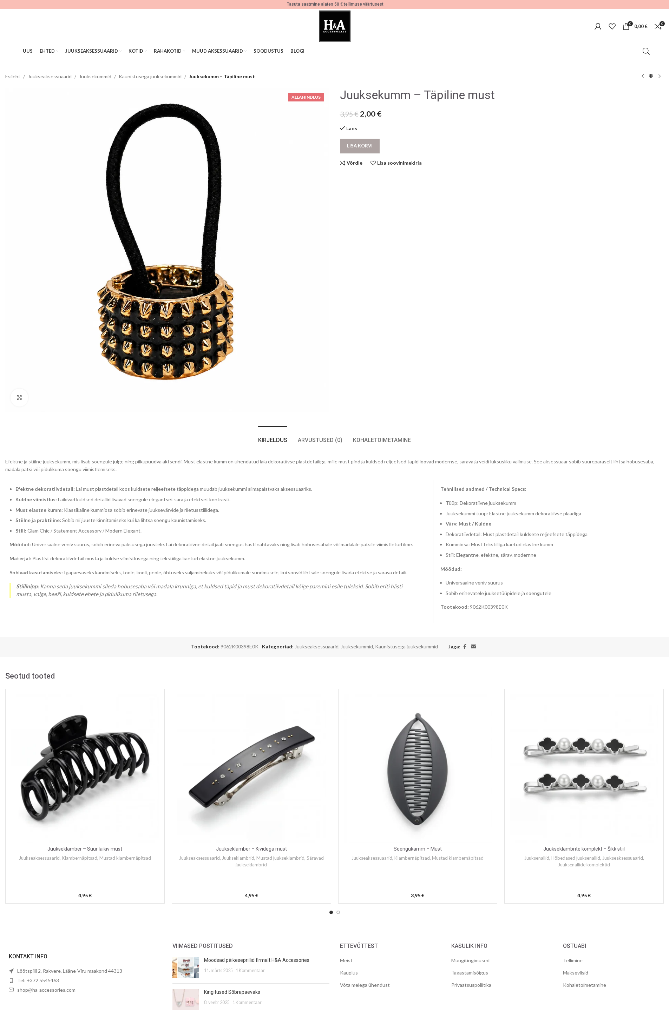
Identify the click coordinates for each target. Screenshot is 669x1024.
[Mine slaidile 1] (331, 912)
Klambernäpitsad (79, 858)
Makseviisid (575, 973)
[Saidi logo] (334, 26)
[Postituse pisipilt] (185, 967)
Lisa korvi (360, 145)
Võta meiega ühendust (365, 985)
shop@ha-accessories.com (46, 990)
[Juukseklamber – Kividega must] (251, 768)
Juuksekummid (95, 76)
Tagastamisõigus (469, 973)
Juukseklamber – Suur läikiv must (84, 849)
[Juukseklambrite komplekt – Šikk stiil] (584, 768)
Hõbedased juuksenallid (575, 858)
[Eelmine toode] (642, 76)
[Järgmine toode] (659, 76)
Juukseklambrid (238, 858)
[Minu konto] (598, 26)
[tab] (272, 436)
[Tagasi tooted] (651, 76)
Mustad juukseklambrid (280, 858)
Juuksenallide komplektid (584, 864)
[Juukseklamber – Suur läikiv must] (85, 768)
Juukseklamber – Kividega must (251, 849)
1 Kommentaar (250, 970)
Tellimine (573, 960)
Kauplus (349, 973)
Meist (346, 960)
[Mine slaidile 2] (338, 912)
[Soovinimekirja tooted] (612, 26)
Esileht (12, 76)
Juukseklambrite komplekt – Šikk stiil (584, 849)
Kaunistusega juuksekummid (150, 76)
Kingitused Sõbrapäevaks (232, 992)
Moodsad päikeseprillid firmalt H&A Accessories (256, 960)
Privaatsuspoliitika (471, 985)
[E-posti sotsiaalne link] (473, 647)
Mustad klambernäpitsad (125, 858)
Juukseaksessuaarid (50, 76)
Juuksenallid (536, 858)
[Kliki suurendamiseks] (19, 397)
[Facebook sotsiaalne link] (464, 647)
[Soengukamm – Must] (418, 768)
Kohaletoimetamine (584, 985)
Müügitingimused (470, 960)
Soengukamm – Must (418, 849)
